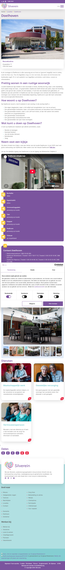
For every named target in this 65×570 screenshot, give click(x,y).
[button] (2, 1)
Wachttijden (6, 500)
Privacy (35, 563)
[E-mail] (22, 453)
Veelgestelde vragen (9, 495)
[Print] (27, 453)
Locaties (5, 503)
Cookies (22, 563)
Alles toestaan (53, 303)
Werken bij (6, 527)
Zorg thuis (31, 492)
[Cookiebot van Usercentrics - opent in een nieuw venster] (55, 265)
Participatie (32, 503)
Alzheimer (6, 517)
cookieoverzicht (39, 286)
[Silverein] (9, 6)
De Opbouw (52, 563)
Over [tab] (53, 270)
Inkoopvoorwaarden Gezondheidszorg (32, 565)
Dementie (6, 511)
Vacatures (6, 529)
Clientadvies (32, 500)
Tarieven (5, 498)
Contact (5, 506)
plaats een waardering (19, 558)
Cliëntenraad (32, 506)
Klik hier (52, 147)
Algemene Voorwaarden (12, 563)
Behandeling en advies (35, 495)
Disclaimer (29, 563)
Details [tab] (32, 270)
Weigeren (32, 303)
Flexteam (6, 537)
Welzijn (30, 498)
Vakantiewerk (7, 540)
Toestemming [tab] (11, 270)
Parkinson (6, 514)
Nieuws (5, 492)
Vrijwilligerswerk (8, 535)
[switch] (24, 296)
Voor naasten (32, 508)
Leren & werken (8, 532)
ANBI (59, 563)
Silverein (25, 556)
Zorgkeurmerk (43, 563)
